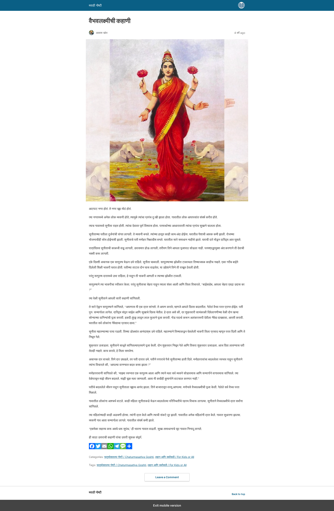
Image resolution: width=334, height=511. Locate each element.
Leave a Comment (167, 477)
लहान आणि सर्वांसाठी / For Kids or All (174, 456)
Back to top (238, 494)
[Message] (123, 448)
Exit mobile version (167, 505)
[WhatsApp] (110, 448)
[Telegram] (117, 448)
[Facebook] (92, 448)
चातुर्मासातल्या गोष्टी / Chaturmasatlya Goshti (129, 456)
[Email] (104, 448)
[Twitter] (98, 448)
